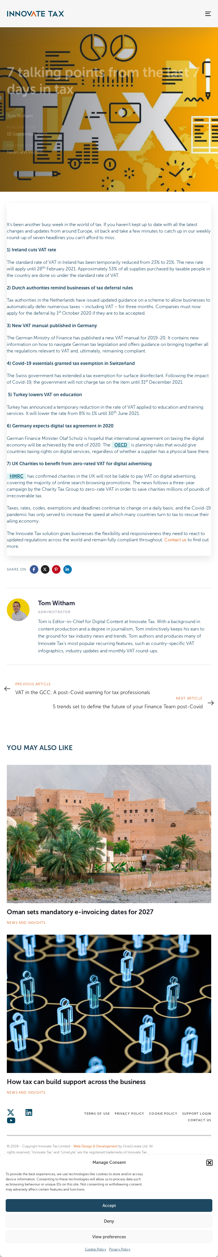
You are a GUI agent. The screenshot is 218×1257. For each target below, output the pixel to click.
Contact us (175, 539)
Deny (109, 1221)
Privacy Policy (119, 1249)
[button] (209, 1163)
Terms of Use (97, 1113)
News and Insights (25, 152)
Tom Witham (20, 115)
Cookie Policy (95, 1249)
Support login (196, 1113)
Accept (109, 1205)
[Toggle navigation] (177, 14)
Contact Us (199, 1120)
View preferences (109, 1237)
